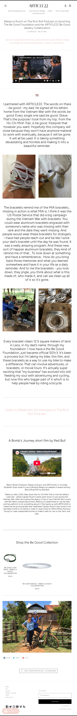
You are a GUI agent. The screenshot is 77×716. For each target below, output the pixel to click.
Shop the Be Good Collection (37, 542)
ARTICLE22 (66, 706)
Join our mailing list (42, 690)
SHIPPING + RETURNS (11, 693)
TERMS (7, 695)
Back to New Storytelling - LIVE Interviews (40, 671)
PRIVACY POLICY (9, 697)
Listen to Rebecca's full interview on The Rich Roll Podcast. (37, 412)
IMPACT (7, 687)
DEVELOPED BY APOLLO (65, 709)
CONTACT (8, 691)
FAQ (6, 689)
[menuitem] (17, 11)
